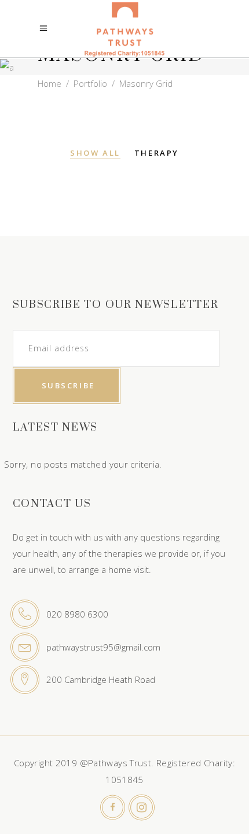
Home (49, 83)
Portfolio (90, 83)
